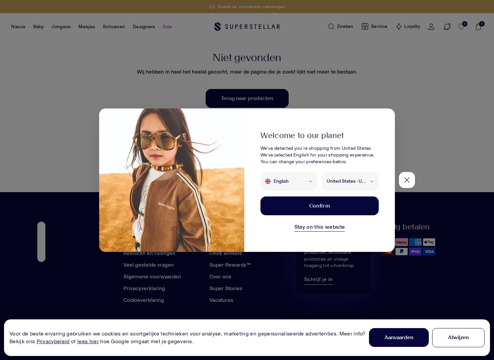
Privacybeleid (53, 341)
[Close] (407, 180)
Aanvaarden (398, 337)
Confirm (319, 206)
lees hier (88, 341)
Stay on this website (319, 227)
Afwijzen (458, 337)
